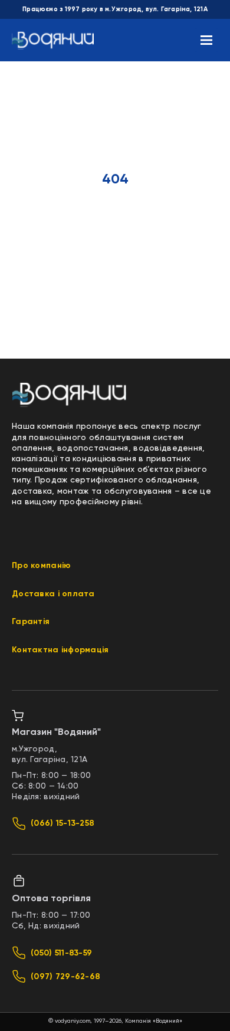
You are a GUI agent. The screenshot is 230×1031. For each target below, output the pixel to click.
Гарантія (31, 622)
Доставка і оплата (53, 594)
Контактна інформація (60, 650)
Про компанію (41, 566)
